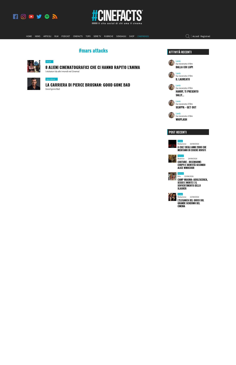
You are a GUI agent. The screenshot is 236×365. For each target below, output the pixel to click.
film (56, 36)
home (29, 36)
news (37, 36)
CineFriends (143, 36)
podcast (65, 36)
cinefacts (78, 36)
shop (131, 36)
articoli (47, 36)
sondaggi (121, 36)
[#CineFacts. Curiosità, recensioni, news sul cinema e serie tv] (117, 24)
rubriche (108, 36)
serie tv (97, 36)
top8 (88, 36)
